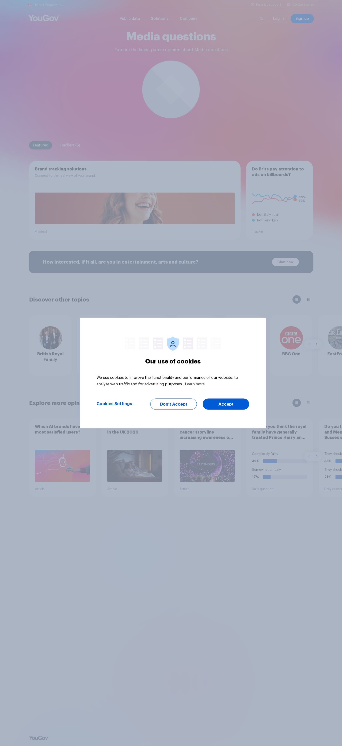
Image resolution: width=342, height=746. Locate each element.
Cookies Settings (114, 404)
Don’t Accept (173, 404)
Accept (226, 404)
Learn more (195, 384)
